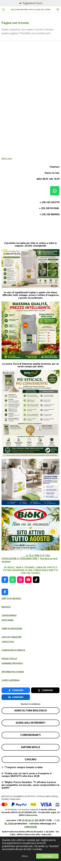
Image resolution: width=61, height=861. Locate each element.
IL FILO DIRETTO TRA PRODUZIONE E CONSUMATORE (26, 557)
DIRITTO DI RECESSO (11, 598)
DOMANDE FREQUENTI (12, 663)
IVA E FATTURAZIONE (12, 637)
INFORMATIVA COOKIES (13, 671)
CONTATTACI (8, 641)
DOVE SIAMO (8, 620)
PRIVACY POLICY (9, 658)
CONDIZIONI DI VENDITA (13, 650)
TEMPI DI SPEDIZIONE (12, 628)
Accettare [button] (47, 856)
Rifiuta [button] (25, 856)
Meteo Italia (7, 158)
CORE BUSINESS (9, 615)
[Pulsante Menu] (3, 9)
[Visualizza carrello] (57, 9)
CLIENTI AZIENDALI (11, 680)
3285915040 (30, 826)
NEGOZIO (6, 607)
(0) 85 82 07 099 (30, 820)
